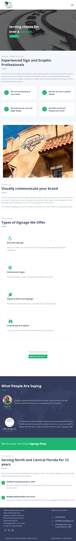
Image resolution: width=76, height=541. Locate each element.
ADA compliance (60, 200)
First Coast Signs (21, 538)
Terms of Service (56, 538)
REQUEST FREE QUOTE (38, 356)
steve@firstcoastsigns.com (64, 521)
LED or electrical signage (31, 203)
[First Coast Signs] (8, 5)
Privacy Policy (67, 538)
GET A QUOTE (14, 36)
